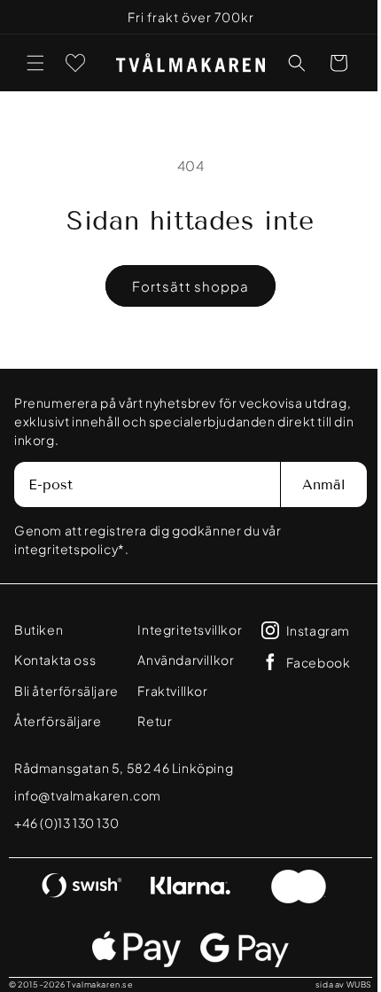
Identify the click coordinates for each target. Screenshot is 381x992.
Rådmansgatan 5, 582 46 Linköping (123, 784)
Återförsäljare (57, 737)
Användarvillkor (180, 660)
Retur (149, 721)
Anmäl (310, 484)
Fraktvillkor (167, 691)
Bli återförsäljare (57, 699)
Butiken (38, 629)
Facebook (310, 662)
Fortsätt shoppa (184, 285)
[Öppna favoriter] (75, 63)
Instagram (310, 630)
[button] (35, 62)
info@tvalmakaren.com (87, 811)
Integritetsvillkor (184, 629)
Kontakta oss (55, 660)
